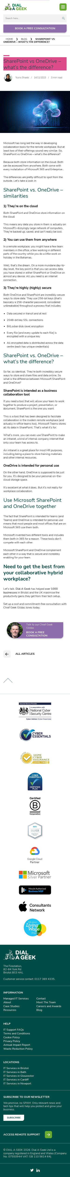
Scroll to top (8, 680)
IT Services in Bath (14, 1072)
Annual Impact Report (16, 1045)
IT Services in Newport (17, 1083)
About (7, 1002)
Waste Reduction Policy (18, 1049)
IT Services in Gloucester (18, 1076)
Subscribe (14, 1117)
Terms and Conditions (16, 1033)
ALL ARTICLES (24, 654)
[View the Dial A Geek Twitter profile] (32, 1170)
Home (9, 39)
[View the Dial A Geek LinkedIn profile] (38, 1170)
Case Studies (11, 1006)
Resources (9, 1010)
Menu (63, 7)
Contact (41, 998)
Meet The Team (46, 1002)
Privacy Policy (11, 1041)
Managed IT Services (16, 998)
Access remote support (21, 1134)
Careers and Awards (48, 1006)
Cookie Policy (11, 1037)
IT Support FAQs (13, 1030)
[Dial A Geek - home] (15, 6)
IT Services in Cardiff (16, 1079)
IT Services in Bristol (16, 1068)
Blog (24, 39)
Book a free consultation (35, 28)
